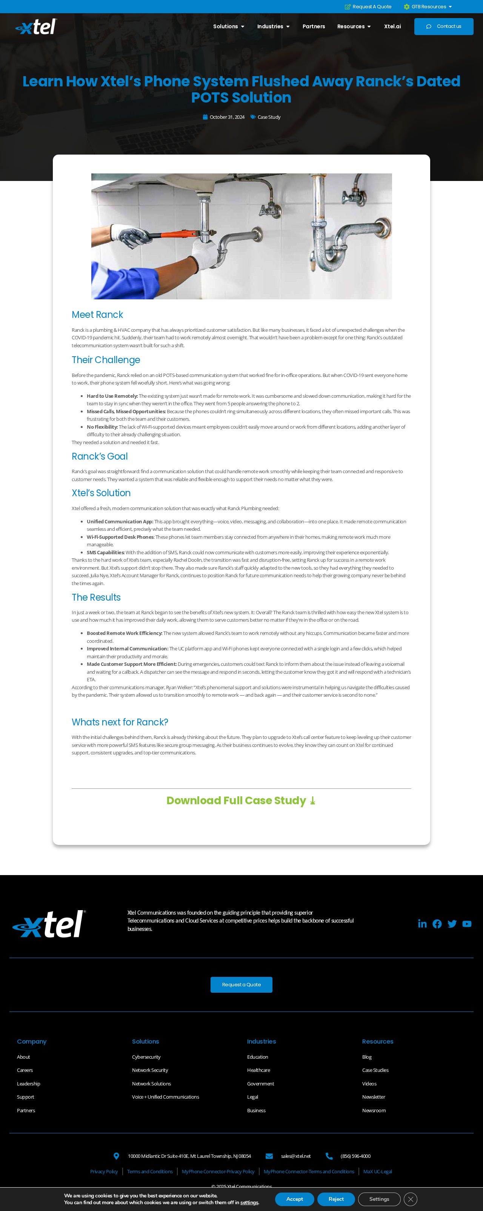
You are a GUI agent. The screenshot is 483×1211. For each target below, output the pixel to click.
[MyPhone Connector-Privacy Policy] (218, 1171)
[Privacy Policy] (104, 1171)
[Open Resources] (369, 26)
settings (249, 1202)
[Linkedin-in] (422, 923)
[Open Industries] (288, 26)
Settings (379, 1199)
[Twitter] (452, 923)
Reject (336, 1199)
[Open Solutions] (242, 26)
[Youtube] (467, 923)
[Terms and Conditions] (150, 1171)
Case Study (269, 116)
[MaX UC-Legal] (377, 1171)
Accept (294, 1199)
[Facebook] (437, 923)
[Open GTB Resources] (450, 6)
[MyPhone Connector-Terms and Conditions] (309, 1171)
